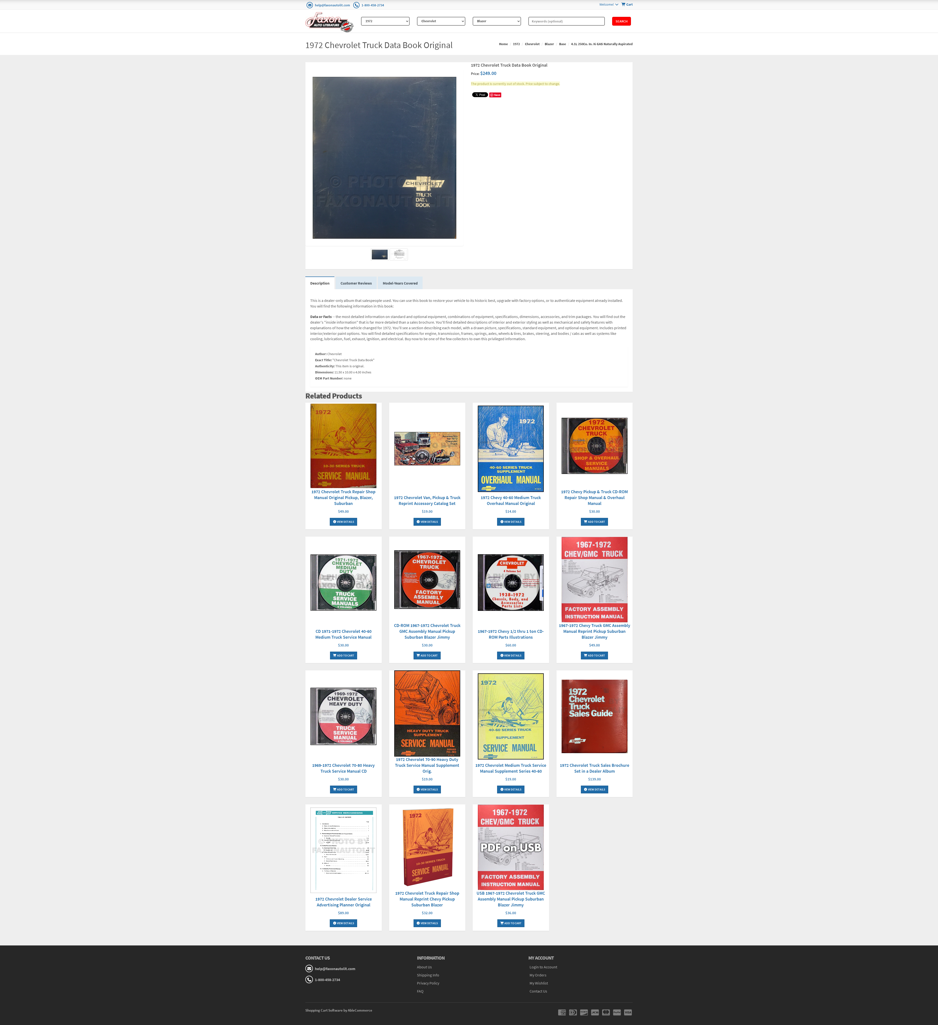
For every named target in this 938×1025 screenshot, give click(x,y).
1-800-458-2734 (373, 5)
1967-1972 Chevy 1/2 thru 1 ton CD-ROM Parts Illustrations (511, 634)
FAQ (420, 991)
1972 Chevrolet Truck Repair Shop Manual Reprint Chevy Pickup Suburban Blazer (427, 899)
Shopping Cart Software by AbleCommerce (338, 1010)
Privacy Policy (428, 983)
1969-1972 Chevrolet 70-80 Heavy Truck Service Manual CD (343, 768)
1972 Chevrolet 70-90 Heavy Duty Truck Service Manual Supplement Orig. (427, 765)
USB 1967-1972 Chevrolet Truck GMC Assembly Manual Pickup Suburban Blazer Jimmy (511, 899)
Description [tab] (320, 283)
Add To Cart (596, 521)
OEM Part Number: (329, 378)
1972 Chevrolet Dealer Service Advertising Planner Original (343, 902)
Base (562, 44)
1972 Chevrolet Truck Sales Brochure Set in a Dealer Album (594, 768)
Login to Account (543, 966)
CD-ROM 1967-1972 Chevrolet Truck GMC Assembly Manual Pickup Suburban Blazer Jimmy (427, 631)
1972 (516, 44)
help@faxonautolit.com (332, 5)
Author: (321, 354)
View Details (345, 521)
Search (622, 21)
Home (503, 44)
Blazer (549, 44)
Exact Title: (323, 360)
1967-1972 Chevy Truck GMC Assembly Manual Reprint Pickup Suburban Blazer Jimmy (594, 631)
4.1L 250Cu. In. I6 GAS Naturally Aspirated (602, 44)
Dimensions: (324, 372)
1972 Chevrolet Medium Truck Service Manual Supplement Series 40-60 (510, 768)
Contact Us (538, 991)
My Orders (538, 975)
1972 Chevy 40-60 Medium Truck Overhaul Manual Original (511, 500)
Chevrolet (532, 44)
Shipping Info (428, 975)
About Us (424, 966)
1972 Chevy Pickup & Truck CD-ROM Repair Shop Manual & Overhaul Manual (594, 497)
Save (497, 95)
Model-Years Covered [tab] (400, 283)
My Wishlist (539, 983)
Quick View (343, 446)
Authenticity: (325, 366)
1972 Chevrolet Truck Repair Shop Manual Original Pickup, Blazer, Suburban (343, 497)
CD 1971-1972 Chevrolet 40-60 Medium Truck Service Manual (343, 634)
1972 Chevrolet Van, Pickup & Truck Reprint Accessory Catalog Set (427, 500)
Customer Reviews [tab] (356, 283)
